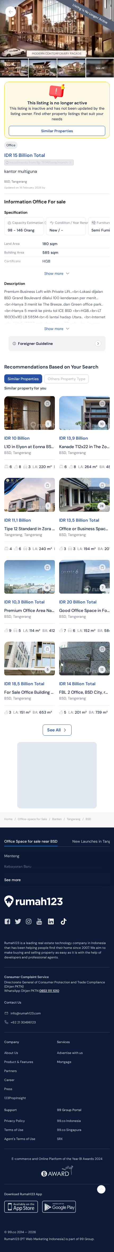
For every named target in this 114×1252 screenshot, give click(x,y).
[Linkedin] (51, 921)
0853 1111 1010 (49, 991)
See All (54, 730)
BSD (88, 819)
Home (8, 819)
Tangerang (73, 819)
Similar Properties (57, 130)
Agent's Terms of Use (19, 1139)
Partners (10, 1071)
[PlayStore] (59, 1207)
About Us (11, 1053)
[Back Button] (10, 11)
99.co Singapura (69, 1130)
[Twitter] (18, 921)
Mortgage (64, 1062)
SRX (60, 1139)
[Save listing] (47, 403)
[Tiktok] (63, 921)
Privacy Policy (14, 1121)
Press (8, 1089)
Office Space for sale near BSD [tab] (31, 841)
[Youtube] (39, 921)
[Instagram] (28, 921)
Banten (57, 819)
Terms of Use (13, 1130)
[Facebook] (7, 921)
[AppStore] (21, 1207)
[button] (45, 222)
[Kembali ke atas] (101, 1189)
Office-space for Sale (32, 819)
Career (9, 1080)
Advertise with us (70, 1053)
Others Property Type (66, 378)
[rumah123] (57, 902)
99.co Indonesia (69, 1121)
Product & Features (18, 1062)
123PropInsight (15, 1098)
